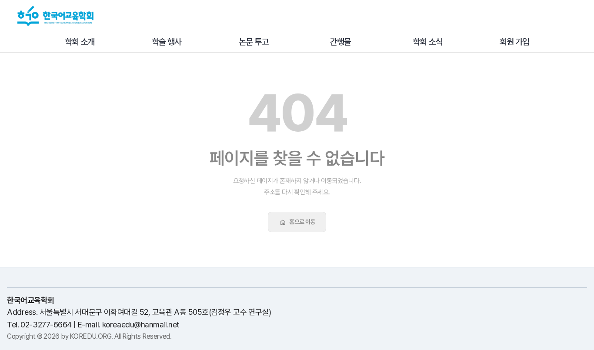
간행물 (340, 42)
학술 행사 (166, 42)
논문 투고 (253, 42)
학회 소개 (79, 42)
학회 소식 (427, 42)
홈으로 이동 (297, 222)
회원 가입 (514, 42)
